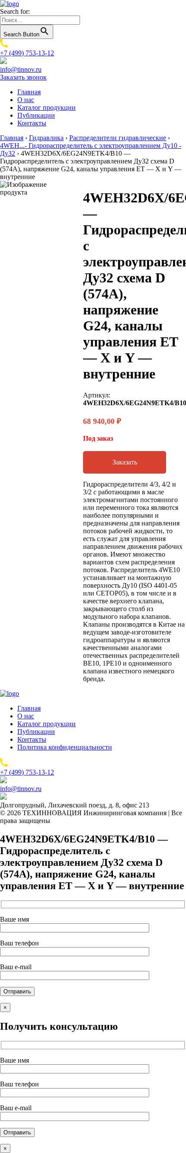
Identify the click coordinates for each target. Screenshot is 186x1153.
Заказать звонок (23, 77)
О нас (25, 99)
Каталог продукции (46, 107)
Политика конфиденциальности (64, 747)
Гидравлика (46, 137)
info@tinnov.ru (21, 69)
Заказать (124, 462)
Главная (29, 92)
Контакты (31, 123)
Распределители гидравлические (117, 137)
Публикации (36, 115)
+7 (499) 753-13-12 (27, 53)
